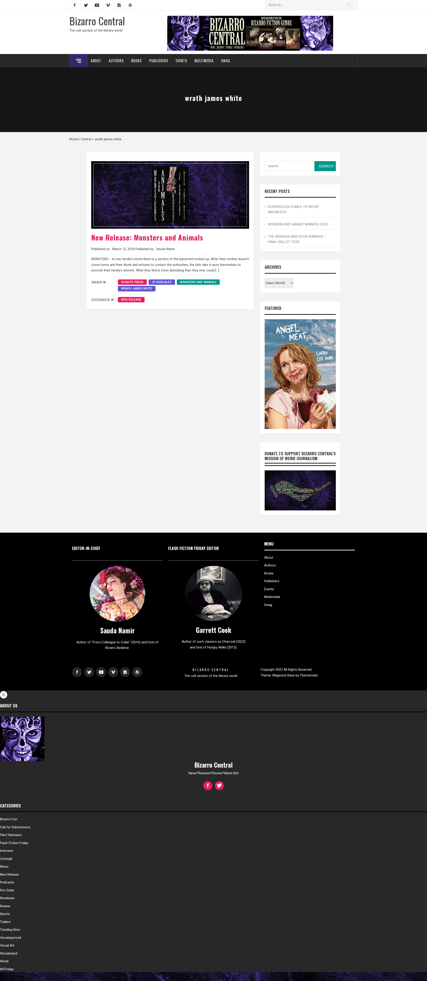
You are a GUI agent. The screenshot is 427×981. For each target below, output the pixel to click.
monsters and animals (198, 282)
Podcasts (7, 882)
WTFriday (7, 969)
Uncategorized (10, 938)
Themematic (309, 675)
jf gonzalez (162, 282)
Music (4, 867)
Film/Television (11, 835)
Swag (225, 60)
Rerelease (7, 898)
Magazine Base (284, 675)
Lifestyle (6, 859)
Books (136, 60)
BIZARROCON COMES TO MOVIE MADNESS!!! (293, 209)
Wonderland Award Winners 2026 (298, 224)
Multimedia (204, 60)
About (96, 60)
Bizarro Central (97, 20)
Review (5, 906)
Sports (5, 914)
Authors (116, 60)
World (4, 961)
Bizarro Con (8, 819)
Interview (6, 851)
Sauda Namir (165, 249)
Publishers (158, 60)
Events (181, 60)
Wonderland (8, 953)
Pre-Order (7, 890)
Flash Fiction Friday (14, 843)
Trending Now (10, 930)
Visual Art (7, 945)
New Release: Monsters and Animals (147, 237)
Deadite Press (132, 282)
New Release (131, 299)
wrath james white (136, 288)
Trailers (5, 922)
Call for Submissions (15, 827)
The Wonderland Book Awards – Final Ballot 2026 (297, 239)
